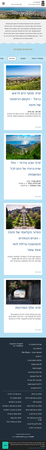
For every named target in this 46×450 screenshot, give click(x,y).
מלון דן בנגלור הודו (13, 422)
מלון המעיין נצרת (14, 414)
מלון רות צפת (15, 418)
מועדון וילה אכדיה (34, 380)
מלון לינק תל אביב (34, 424)
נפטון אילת (37, 402)
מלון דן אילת (36, 394)
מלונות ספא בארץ (35, 360)
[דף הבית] (43, 3)
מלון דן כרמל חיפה (34, 406)
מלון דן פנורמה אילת (33, 398)
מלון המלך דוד (15, 398)
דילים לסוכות (36, 388)
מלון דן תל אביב (35, 414)
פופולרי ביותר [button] (37, 58)
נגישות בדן (37, 348)
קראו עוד (38, 127)
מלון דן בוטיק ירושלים (12, 410)
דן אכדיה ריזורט (35, 428)
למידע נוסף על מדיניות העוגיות (36, 448)
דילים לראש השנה (35, 384)
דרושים (39, 356)
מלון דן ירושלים (15, 402)
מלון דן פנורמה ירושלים (12, 406)
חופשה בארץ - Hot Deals (32, 352)
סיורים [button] (12, 58)
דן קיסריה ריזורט (14, 394)
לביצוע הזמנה (36, 364)
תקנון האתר (37, 368)
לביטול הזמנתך (36, 376)
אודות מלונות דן (35, 344)
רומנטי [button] (23, 58)
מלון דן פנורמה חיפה (33, 410)
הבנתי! (5, 445)
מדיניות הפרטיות (35, 372)
